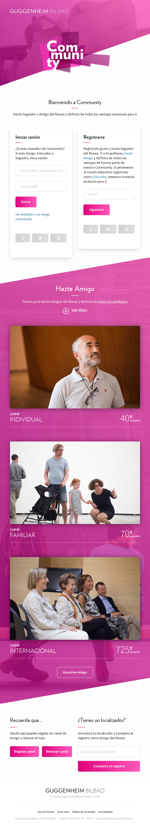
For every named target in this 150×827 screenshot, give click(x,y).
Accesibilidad (105, 812)
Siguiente (96, 209)
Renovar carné (57, 751)
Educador (99, 176)
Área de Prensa (46, 812)
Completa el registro (109, 766)
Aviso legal (63, 812)
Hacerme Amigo (75, 672)
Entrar (26, 202)
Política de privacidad (83, 812)
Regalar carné (24, 751)
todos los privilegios (113, 301)
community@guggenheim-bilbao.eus (114, 818)
